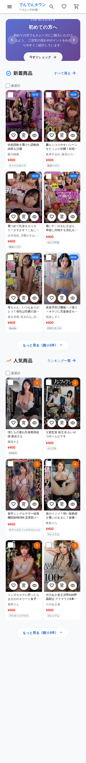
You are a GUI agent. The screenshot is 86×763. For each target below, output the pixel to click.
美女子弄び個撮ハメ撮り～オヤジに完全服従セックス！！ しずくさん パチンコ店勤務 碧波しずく (62, 309)
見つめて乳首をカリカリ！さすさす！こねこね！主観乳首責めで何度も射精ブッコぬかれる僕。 (23, 228)
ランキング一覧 (61, 360)
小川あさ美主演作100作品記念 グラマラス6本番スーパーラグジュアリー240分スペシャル (61, 597)
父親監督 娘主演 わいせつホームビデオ (61, 434)
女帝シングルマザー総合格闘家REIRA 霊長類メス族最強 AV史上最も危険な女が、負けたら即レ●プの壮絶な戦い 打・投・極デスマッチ (24, 515)
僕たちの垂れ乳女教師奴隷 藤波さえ (23, 434)
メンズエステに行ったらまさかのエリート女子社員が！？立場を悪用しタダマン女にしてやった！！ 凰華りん (23, 597)
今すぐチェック (43, 57)
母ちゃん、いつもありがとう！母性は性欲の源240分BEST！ (23, 309)
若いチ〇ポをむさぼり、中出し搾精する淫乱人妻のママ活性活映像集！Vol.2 (61, 228)
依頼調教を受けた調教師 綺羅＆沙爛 (23, 147)
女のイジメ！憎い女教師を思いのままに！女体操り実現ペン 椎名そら (61, 515)
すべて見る (65, 73)
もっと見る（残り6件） (43, 345)
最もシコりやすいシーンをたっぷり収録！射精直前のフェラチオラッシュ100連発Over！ (61, 147)
